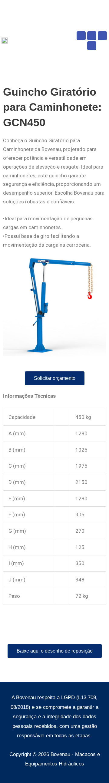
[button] (71, 41)
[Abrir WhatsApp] (94, 767)
